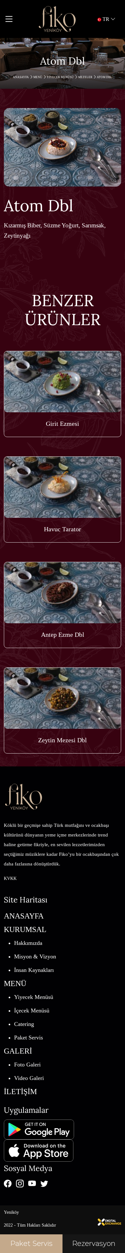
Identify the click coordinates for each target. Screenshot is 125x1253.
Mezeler (85, 77)
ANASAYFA (21, 77)
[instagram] (20, 1183)
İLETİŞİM (20, 1091)
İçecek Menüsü (31, 1010)
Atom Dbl (104, 77)
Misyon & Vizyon (35, 956)
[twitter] (44, 1183)
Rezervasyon (93, 1243)
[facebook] (8, 1183)
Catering (24, 1024)
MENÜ (38, 77)
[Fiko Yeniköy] (57, 19)
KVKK (10, 878)
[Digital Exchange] (109, 1221)
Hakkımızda (28, 943)
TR (106, 19)
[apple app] (38, 1150)
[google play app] (39, 1129)
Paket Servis (28, 1037)
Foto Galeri (27, 1064)
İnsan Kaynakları (34, 970)
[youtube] (32, 1183)
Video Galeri (29, 1078)
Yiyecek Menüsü (60, 77)
